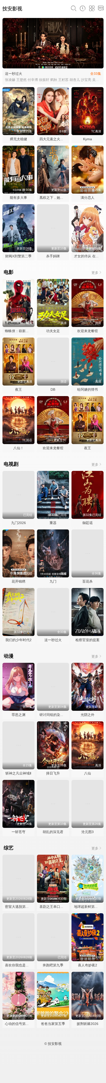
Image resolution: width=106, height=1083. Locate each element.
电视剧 (11, 464)
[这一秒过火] (53, 43)
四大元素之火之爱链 (55, 139)
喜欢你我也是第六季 (20, 965)
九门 (53, 581)
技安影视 (12, 8)
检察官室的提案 (87, 640)
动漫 (9, 656)
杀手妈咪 (53, 256)
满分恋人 (87, 198)
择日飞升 (53, 773)
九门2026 (18, 523)
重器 (53, 523)
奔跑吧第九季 (53, 965)
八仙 (87, 773)
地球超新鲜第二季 (88, 907)
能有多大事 (18, 198)
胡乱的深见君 (53, 832)
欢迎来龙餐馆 (87, 331)
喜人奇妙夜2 (87, 965)
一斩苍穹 (18, 832)
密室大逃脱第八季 (19, 907)
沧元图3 (87, 832)
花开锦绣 (18, 581)
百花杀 (87, 581)
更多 (94, 273)
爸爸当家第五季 (53, 1024)
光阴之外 (87, 715)
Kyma (87, 139)
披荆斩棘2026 (87, 1024)
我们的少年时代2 (18, 640)
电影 (9, 272)
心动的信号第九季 (19, 1024)
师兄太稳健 (18, 139)
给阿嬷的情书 (87, 389)
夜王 (18, 389)
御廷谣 (87, 523)
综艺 (9, 848)
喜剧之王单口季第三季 (56, 907)
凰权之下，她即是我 (55, 198)
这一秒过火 (13, 74)
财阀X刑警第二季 (18, 256)
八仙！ (18, 448)
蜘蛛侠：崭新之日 (19, 331)
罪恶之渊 (18, 715)
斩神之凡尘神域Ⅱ (18, 773)
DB (53, 389)
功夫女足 (53, 331)
